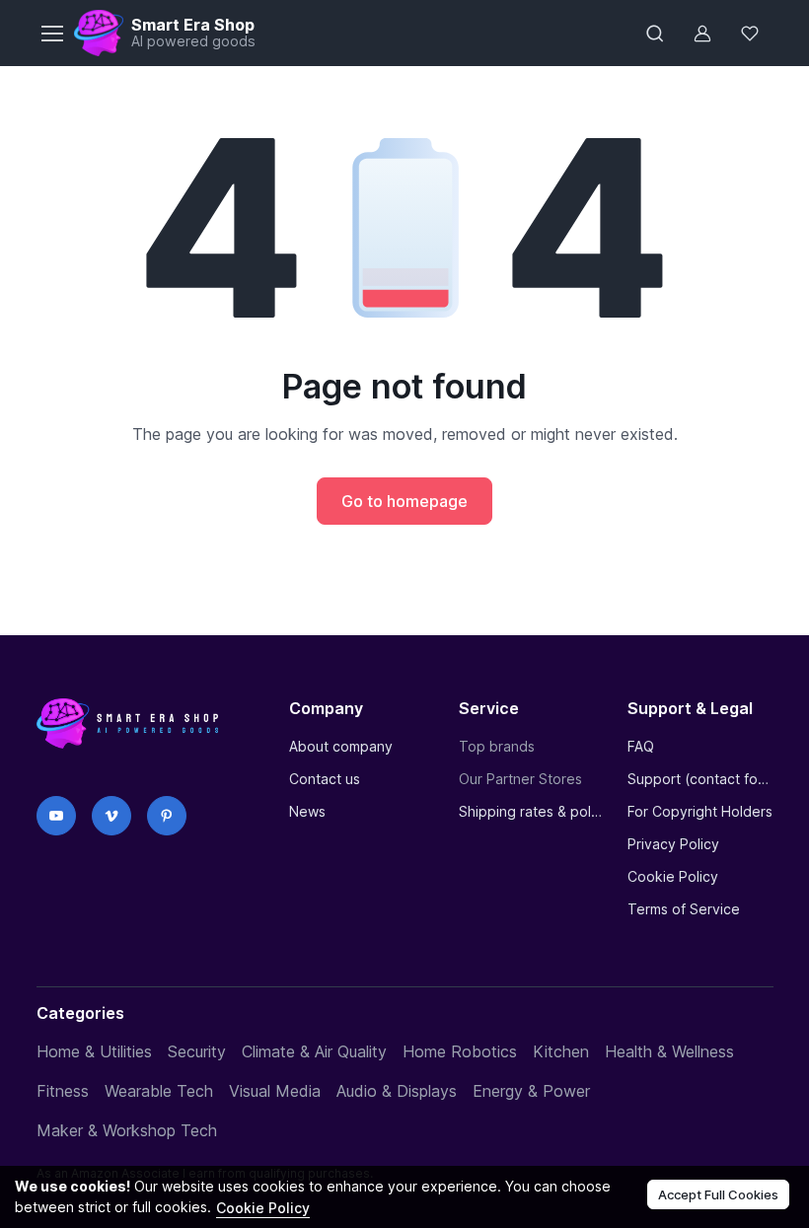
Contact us (324, 778)
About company (341, 746)
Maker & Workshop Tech (127, 1130)
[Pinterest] (166, 815)
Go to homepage (404, 501)
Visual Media (275, 1091)
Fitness (63, 1091)
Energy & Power (531, 1091)
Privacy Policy (673, 843)
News (307, 811)
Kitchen (561, 1051)
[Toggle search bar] (655, 33)
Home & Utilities (94, 1051)
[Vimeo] (111, 815)
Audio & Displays (396, 1091)
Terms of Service (683, 909)
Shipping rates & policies (531, 811)
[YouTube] (56, 815)
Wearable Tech (159, 1091)
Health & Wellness (669, 1051)
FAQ (640, 746)
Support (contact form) (699, 778)
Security (197, 1051)
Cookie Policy (672, 876)
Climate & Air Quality (314, 1051)
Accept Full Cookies (718, 1194)
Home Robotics (460, 1051)
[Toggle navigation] (51, 33)
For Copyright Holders (699, 811)
